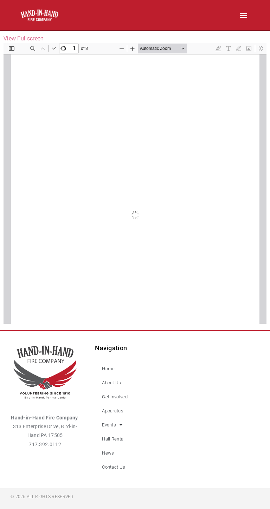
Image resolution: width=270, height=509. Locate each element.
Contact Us (113, 467)
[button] (243, 15)
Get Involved (115, 396)
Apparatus (112, 410)
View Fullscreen (24, 38)
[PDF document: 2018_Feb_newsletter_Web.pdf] (135, 183)
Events (109, 425)
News (108, 453)
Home (108, 368)
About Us (111, 382)
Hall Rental (113, 439)
